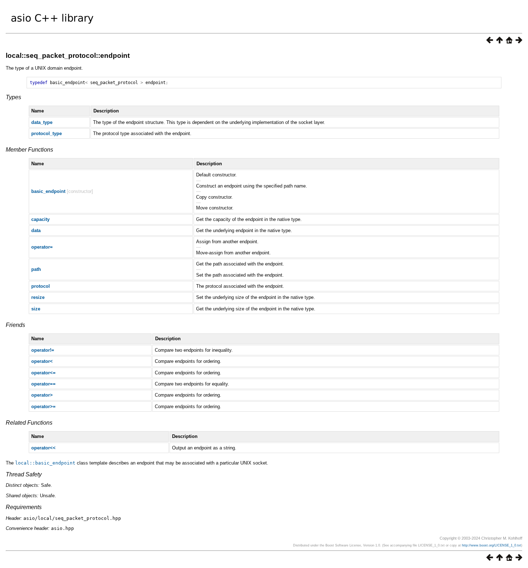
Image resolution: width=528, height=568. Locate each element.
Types (13, 97)
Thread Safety (24, 474)
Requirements (24, 507)
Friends (15, 325)
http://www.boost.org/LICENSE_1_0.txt (491, 545)
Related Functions (29, 423)
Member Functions (29, 150)
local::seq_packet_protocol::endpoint (68, 55)
